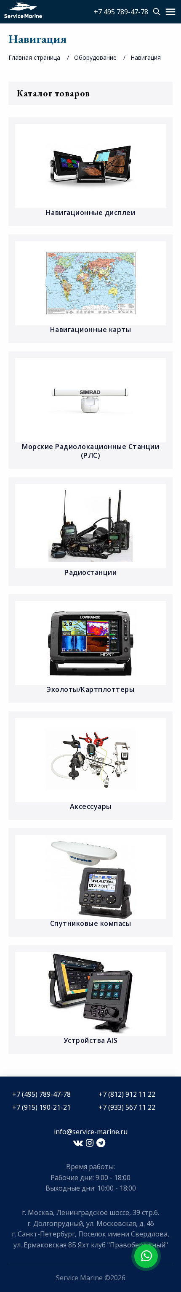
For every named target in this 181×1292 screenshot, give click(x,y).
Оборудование (95, 57)
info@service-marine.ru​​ (91, 1131)
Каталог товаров (53, 93)
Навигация (145, 57)
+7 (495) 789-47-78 (41, 1094)
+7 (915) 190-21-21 (41, 1107)
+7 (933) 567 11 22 (126, 1107)
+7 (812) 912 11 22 (126, 1094)
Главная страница (34, 57)
